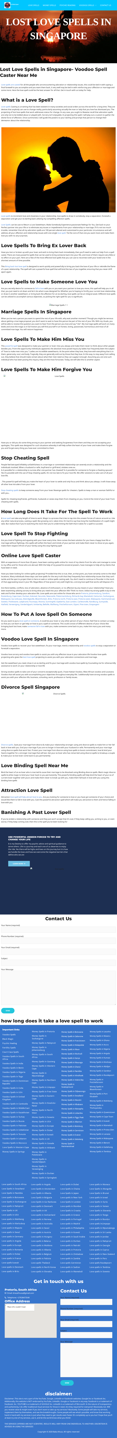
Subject (4, 958)
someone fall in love (36, 626)
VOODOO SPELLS (86, 5)
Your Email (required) (10, 947)
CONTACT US (105, 5)
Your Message (7, 969)
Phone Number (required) (12, 936)
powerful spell (11, 346)
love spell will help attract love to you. (26, 797)
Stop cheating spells (10, 490)
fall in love (39, 288)
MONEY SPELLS (49, 5)
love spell (62, 233)
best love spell (29, 657)
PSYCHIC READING (68, 5)
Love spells (6, 106)
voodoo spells (90, 645)
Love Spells (6, 224)
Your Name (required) (10, 925)
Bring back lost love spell (16, 266)
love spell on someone (29, 621)
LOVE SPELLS (33, 5)
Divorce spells (7, 744)
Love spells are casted (10, 84)
